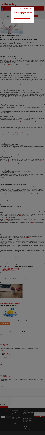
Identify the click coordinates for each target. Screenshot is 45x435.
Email (15, 15)
